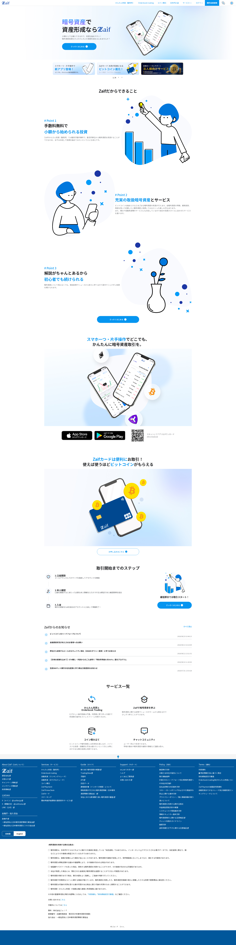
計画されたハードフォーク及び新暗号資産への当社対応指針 (176, 782)
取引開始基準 (164, 776)
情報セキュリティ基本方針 (169, 814)
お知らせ (5, 779)
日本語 (7, 834)
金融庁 (4, 818)
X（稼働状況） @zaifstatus (13, 804)
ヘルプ (122, 773)
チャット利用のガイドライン (170, 821)
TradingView (86, 773)
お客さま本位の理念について (170, 773)
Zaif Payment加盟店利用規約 (210, 787)
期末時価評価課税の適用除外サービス (56, 800)
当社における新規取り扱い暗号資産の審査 (97, 797)
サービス (186, 3)
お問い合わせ (125, 780)
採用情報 (5, 789)
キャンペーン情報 (9, 782)
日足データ (85, 783)
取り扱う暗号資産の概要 (90, 769)
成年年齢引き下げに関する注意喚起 (173, 828)
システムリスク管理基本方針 (170, 811)
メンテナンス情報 (9, 786)
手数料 (83, 776)
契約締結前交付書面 (206, 776)
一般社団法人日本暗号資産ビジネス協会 (17, 825)
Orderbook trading (146, 3)
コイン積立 (162, 3)
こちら (62, 899)
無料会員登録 (212, 3)
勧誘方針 (162, 824)
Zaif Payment (46, 787)
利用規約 (202, 769)
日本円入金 (174, 3)
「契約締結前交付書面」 (106, 894)
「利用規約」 (92, 894)
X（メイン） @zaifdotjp (12, 800)
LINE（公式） (7, 807)
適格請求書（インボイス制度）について (96, 787)
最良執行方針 (164, 769)
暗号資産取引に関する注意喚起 (171, 817)
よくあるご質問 (126, 776)
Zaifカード (45, 793)
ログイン (199, 3)
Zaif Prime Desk (47, 790)
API (82, 780)
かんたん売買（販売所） (124, 3)
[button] (232, 3)
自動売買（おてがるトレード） (53, 780)
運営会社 (5, 775)
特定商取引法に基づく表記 (210, 773)
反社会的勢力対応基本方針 (169, 787)
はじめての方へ (126, 769)
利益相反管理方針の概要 (168, 807)
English (20, 834)
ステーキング (46, 797)
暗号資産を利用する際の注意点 (171, 804)
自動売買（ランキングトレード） (54, 776)
